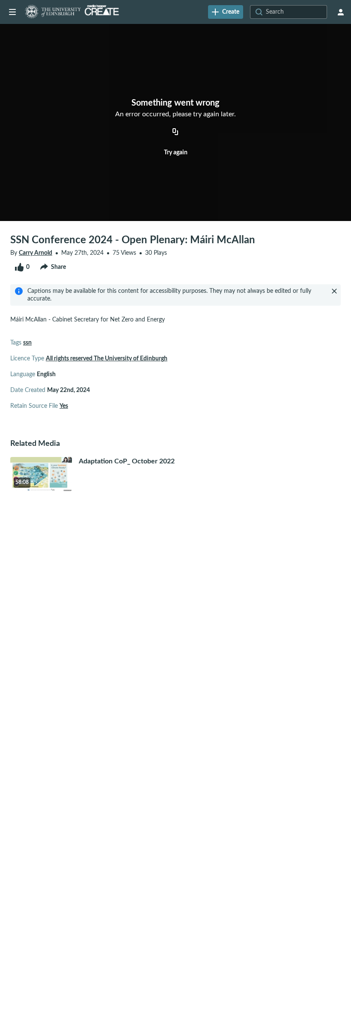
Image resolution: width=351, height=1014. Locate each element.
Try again (175, 153)
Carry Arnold (35, 253)
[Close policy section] (334, 291)
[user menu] (341, 12)
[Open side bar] (12, 12)
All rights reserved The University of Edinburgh (106, 359)
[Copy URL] (175, 132)
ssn (27, 343)
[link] (225, 12)
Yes (63, 406)
